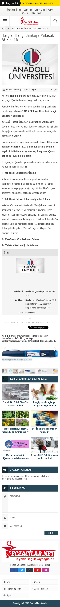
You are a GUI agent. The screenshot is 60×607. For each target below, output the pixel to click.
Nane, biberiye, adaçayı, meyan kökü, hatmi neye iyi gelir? (15, 432)
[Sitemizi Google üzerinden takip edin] (29, 570)
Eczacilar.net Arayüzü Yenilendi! (37, 3)
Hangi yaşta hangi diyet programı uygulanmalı (44, 404)
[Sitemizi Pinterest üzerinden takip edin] (37, 570)
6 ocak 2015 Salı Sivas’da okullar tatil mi (15, 404)
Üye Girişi (11, 9)
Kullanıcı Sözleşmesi (13, 588)
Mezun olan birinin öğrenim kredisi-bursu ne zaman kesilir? (16, 458)
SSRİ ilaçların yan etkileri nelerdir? (44, 430)
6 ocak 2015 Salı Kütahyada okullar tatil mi (44, 457)
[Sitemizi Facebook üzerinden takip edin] (14, 570)
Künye (50, 9)
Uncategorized (12, 90)
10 (55, 371)
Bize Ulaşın (36, 13)
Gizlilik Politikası (41, 588)
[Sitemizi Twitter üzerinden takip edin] (21, 570)
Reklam (25, 13)
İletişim (7, 595)
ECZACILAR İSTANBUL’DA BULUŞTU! (30, 28)
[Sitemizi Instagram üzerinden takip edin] (45, 570)
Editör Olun (40, 9)
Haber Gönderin (25, 9)
